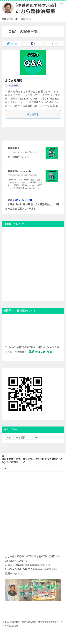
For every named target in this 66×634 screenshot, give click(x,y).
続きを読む (33, 114)
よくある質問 (13, 80)
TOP (32, 460)
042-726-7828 (22, 200)
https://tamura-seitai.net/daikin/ (22, 152)
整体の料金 (14, 148)
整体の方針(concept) (19, 171)
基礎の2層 (12, 85)
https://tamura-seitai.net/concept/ (22, 175)
